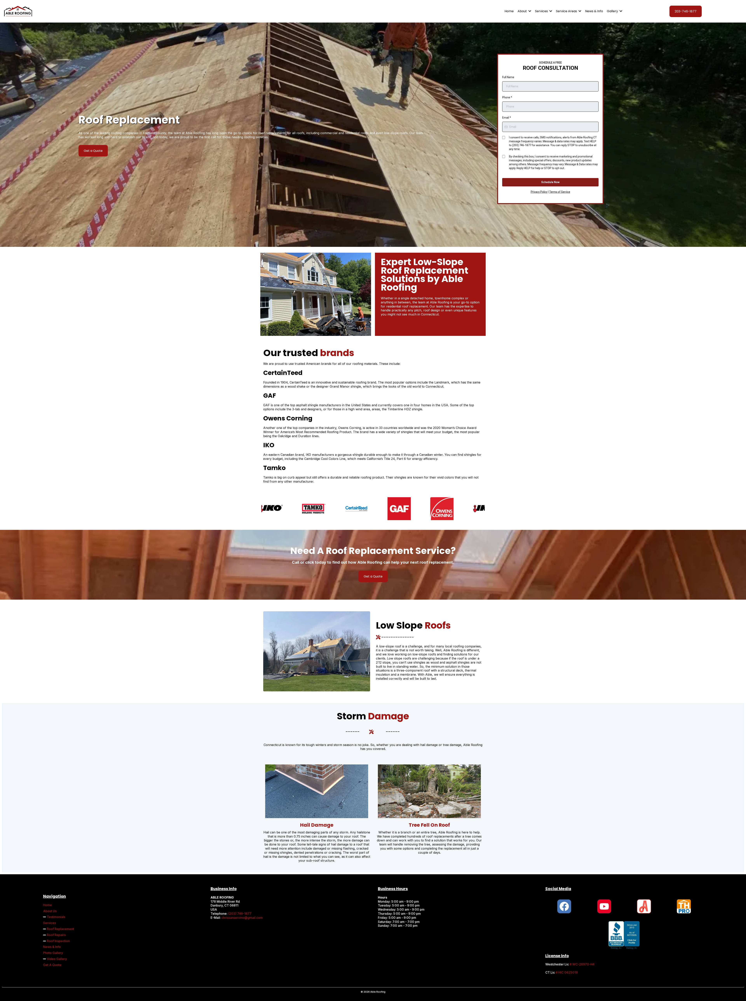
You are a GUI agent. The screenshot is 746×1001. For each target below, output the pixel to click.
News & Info (52, 947)
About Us (50, 911)
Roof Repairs (56, 935)
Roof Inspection (58, 941)
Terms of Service (559, 191)
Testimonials (56, 917)
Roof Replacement (60, 929)
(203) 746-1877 (239, 913)
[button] (550, 11)
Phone (507, 97)
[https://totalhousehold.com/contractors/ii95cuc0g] (684, 906)
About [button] (523, 11)
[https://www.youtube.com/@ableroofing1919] (604, 906)
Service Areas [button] (567, 11)
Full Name (508, 77)
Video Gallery (57, 959)
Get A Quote (52, 965)
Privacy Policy (539, 191)
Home (47, 905)
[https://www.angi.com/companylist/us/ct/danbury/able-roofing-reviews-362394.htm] (644, 906)
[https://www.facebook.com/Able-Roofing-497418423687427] (564, 906)
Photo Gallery (53, 953)
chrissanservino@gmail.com (242, 918)
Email (506, 117)
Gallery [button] (613, 11)
